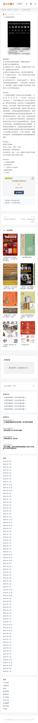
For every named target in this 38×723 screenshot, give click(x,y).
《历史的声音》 (25, 344)
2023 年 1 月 (7, 587)
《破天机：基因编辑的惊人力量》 (27, 220)
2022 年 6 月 (7, 607)
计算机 (5, 709)
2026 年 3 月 (7, 476)
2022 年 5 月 (7, 610)
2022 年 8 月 (7, 601)
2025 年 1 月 (7, 517)
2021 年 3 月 (7, 651)
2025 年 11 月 (7, 487)
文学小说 (6, 700)
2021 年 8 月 (7, 636)
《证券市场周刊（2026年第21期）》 (15, 400)
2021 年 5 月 (7, 645)
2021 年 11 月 (7, 627)
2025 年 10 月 (7, 490)
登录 (26, 368)
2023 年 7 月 (7, 569)
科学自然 (6, 706)
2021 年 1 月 (7, 657)
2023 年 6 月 (7, 572)
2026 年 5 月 (7, 470)
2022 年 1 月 (7, 622)
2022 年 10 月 (7, 595)
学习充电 (6, 697)
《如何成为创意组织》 (10, 219)
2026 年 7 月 (7, 464)
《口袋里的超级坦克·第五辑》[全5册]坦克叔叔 (18, 422)
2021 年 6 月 (7, 642)
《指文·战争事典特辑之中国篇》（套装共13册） (27, 316)
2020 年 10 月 (7, 665)
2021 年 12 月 (7, 625)
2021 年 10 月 (7, 630)
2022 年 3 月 (7, 616)
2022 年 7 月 (7, 604)
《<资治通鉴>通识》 (26, 257)
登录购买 (19, 192)
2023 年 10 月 (7, 560)
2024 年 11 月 (7, 522)
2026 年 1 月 (7, 482)
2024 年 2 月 (7, 549)
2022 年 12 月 (7, 590)
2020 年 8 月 (7, 668)
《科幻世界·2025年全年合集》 (13, 430)
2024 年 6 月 (7, 537)
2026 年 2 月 (7, 479)
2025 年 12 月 (7, 484)
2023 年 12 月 (7, 555)
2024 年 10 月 (7, 525)
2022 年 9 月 (7, 598)
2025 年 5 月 (7, 505)
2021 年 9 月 (7, 633)
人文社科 (6, 682)
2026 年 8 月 (7, 461)
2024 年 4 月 (7, 543)
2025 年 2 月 (7, 514)
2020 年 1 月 (7, 671)
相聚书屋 (9, 10)
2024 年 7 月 (7, 534)
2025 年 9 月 (7, 493)
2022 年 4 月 (7, 613)
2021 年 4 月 (7, 648)
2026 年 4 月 (7, 473)
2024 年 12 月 (7, 519)
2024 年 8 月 (7, 531)
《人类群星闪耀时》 (16, 202)
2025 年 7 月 (7, 499)
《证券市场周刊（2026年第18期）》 (15, 409)
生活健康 (6, 703)
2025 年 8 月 (7, 496)
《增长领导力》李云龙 (10, 438)
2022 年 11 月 (7, 592)
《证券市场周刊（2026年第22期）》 (15, 397)
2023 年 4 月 (7, 578)
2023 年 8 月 (7, 566)
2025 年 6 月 (7, 502)
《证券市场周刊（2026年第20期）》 (15, 403)
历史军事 (16, 10)
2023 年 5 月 (7, 575)
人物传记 (6, 685)
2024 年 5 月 (7, 540)
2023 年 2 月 (7, 584)
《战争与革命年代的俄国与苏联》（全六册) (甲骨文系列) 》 (10, 259)
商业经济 (6, 694)
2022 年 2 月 (7, 619)
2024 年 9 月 (7, 528)
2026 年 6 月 (7, 467)
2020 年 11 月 (7, 662)
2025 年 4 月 (7, 508)
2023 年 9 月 (7, 563)
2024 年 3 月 (7, 546)
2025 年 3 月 (7, 511)
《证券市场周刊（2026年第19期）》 (15, 406)
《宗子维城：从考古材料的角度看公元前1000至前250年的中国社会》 (18, 447)
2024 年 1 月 (7, 552)
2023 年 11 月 (7, 557)
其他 (4, 688)
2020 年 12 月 (7, 660)
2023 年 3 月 (7, 581)
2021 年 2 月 (7, 654)
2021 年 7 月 (7, 639)
